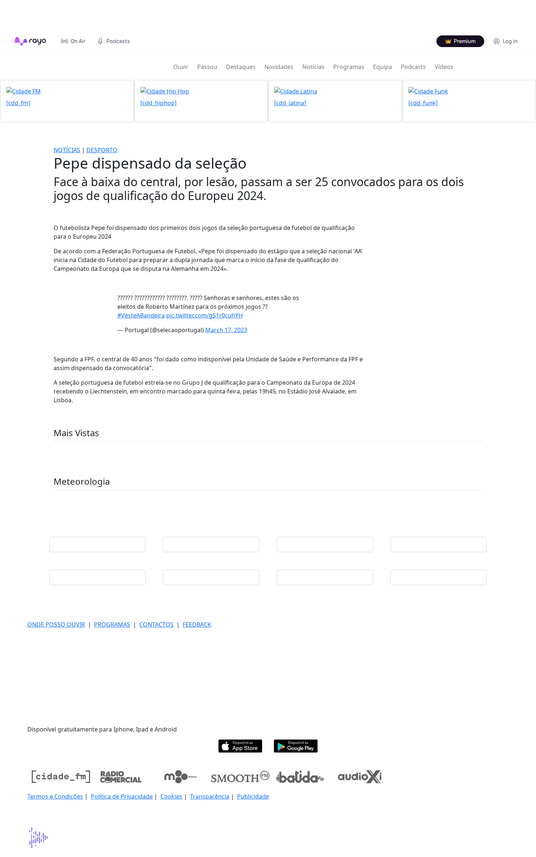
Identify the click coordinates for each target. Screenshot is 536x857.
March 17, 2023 (226, 330)
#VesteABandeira (141, 315)
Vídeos (444, 67)
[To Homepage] (30, 41)
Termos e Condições (55, 796)
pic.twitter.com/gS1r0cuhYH (204, 315)
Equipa (382, 67)
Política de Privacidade (122, 796)
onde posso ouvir (56, 624)
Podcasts (413, 67)
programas (112, 624)
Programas (348, 67)
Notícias (313, 67)
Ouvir (181, 67)
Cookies (171, 796)
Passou (207, 67)
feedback (197, 624)
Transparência (209, 796)
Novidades (279, 67)
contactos (156, 624)
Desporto (101, 150)
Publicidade (253, 796)
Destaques (241, 67)
